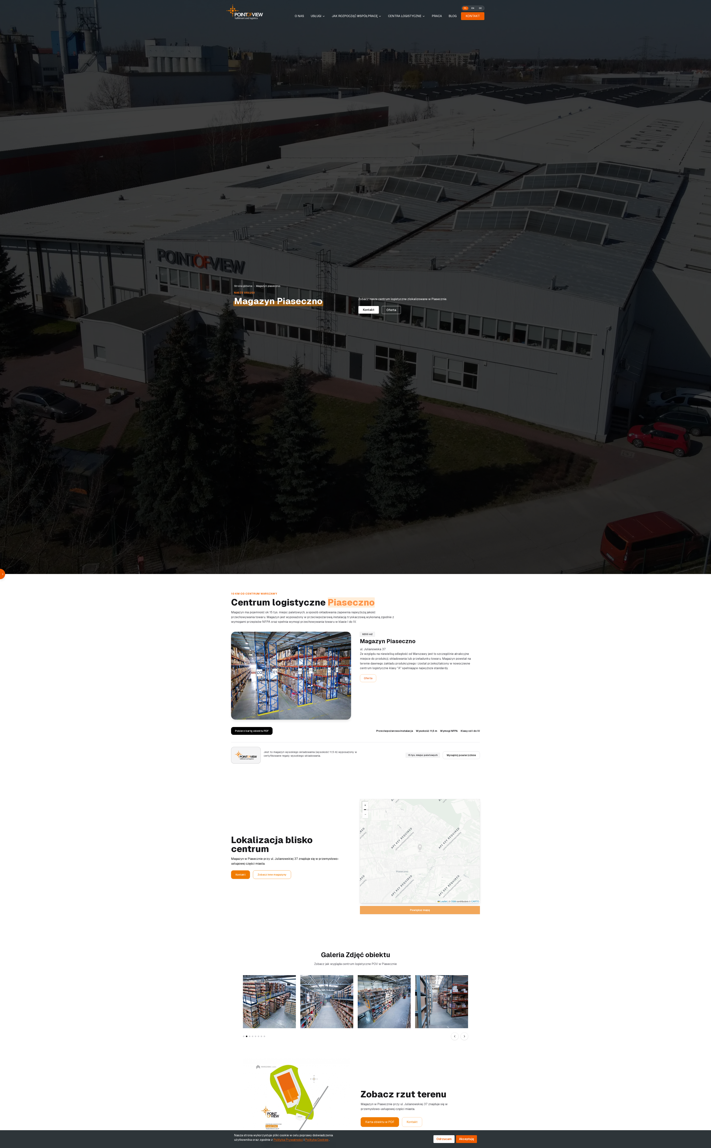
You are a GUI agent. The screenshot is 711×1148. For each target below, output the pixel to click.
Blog (453, 16)
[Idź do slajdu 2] (246, 1036)
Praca (437, 16)
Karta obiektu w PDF (379, 1122)
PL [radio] (465, 8)
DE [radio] (480, 8)
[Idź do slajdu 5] (255, 1036)
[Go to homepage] (245, 12)
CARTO (475, 901)
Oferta (391, 310)
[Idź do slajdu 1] (243, 1036)
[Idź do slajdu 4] (252, 1036)
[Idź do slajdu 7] (261, 1036)
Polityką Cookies (316, 1140)
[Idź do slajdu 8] (264, 1036)
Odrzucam (444, 1139)
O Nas (299, 16)
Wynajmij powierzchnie (461, 755)
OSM (453, 901)
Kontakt (473, 16)
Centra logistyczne (404, 16)
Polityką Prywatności (288, 1140)
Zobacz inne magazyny (272, 874)
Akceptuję (466, 1139)
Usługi (316, 16)
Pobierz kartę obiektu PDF (252, 730)
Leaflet (443, 901)
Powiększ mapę (420, 910)
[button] (420, 848)
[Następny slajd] (464, 1036)
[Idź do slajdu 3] (249, 1036)
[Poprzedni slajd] (454, 1036)
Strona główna (243, 285)
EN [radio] (472, 8)
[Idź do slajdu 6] (258, 1036)
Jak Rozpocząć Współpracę (355, 16)
